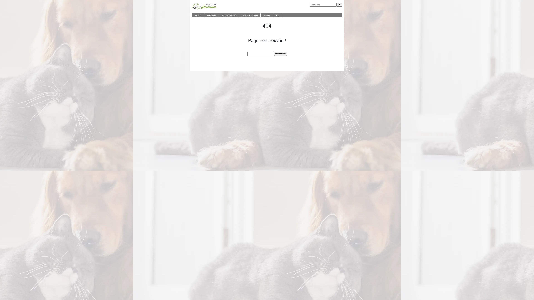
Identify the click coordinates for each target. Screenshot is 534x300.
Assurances (211, 15)
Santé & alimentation (250, 15)
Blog (277, 15)
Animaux (198, 15)
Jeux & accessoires (229, 15)
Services (266, 15)
